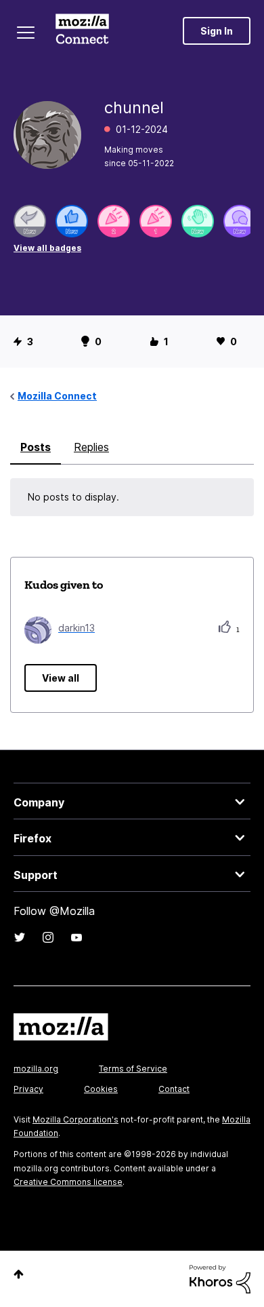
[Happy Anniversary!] (113, 221)
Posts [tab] (35, 447)
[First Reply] (30, 221)
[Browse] (26, 32)
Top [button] (18, 1274)
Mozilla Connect (82, 30)
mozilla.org (36, 1069)
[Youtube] (76, 937)
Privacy (28, 1089)
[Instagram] (48, 937)
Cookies (101, 1089)
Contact (174, 1089)
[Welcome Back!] (197, 221)
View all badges (47, 248)
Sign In (216, 31)
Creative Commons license (68, 1182)
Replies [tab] (91, 447)
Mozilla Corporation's (75, 1119)
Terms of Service (133, 1069)
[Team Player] (72, 221)
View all (60, 678)
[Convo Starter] (239, 221)
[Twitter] (20, 937)
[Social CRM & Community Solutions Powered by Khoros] (220, 1278)
